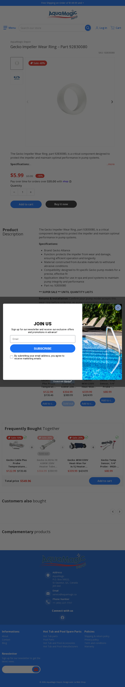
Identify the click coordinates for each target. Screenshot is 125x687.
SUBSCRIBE (42, 348)
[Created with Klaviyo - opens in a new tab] (62, 381)
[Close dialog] (118, 307)
